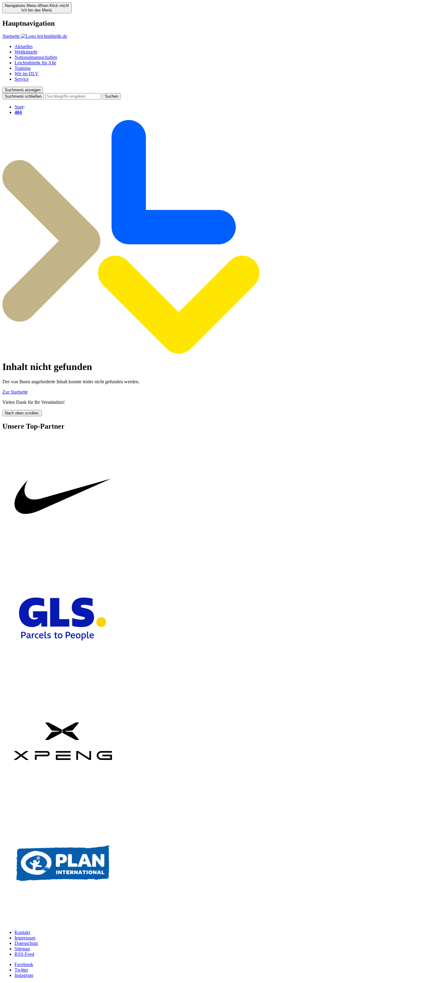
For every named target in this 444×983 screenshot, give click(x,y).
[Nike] (62, 555)
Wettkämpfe (25, 51)
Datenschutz (26, 943)
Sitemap (22, 948)
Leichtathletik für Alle (35, 62)
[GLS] (62, 677)
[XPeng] (62, 800)
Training (22, 68)
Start (18, 106)
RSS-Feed (24, 954)
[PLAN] (62, 922)
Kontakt (22, 932)
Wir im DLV (26, 73)
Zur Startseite (15, 391)
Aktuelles (23, 46)
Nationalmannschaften (35, 57)
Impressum (24, 937)
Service (21, 79)
